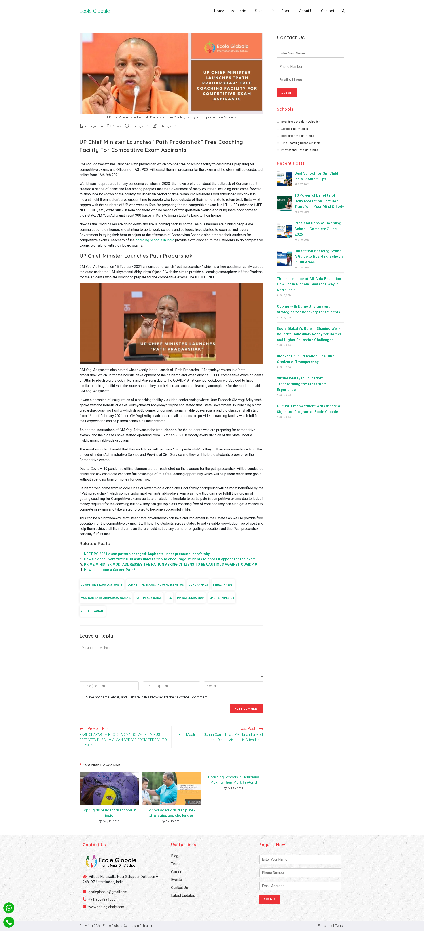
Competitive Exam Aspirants (101, 584)
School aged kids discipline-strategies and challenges (171, 813)
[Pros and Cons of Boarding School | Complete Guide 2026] (284, 230)
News (117, 126)
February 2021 (223, 584)
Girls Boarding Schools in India (300, 143)
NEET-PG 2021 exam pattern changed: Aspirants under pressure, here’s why (147, 554)
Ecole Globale (95, 11)
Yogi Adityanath (92, 611)
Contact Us (179, 888)
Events (176, 880)
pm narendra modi (190, 597)
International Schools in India (299, 150)
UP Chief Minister (221, 597)
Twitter (339, 925)
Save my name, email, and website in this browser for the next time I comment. (147, 697)
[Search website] (343, 11)
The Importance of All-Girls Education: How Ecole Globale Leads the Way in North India (309, 284)
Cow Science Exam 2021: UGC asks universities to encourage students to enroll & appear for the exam (170, 559)
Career (176, 872)
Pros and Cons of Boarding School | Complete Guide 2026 (318, 229)
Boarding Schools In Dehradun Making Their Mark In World (233, 780)
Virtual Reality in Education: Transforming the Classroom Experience (302, 384)
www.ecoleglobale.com (106, 907)
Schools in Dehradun (294, 128)
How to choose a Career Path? (109, 570)
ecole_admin (94, 126)
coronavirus (198, 584)
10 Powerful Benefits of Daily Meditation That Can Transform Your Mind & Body (319, 201)
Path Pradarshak (149, 597)
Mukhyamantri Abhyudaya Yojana (106, 597)
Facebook (325, 925)
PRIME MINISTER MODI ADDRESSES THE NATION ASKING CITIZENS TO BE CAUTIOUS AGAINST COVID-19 (170, 564)
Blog (174, 856)
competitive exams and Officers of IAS (155, 584)
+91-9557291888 (101, 899)
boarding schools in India (155, 240)
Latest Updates (183, 895)
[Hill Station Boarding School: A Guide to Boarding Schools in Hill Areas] (284, 258)
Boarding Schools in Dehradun (300, 121)
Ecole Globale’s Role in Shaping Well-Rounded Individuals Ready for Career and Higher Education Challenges (309, 334)
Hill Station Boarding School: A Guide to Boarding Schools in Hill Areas (319, 256)
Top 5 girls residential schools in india (109, 813)
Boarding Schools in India (297, 135)
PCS (169, 597)
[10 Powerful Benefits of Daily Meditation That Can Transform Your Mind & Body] (284, 203)
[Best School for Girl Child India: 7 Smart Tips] (284, 178)
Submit (287, 92)
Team (175, 864)
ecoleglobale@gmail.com (107, 892)
